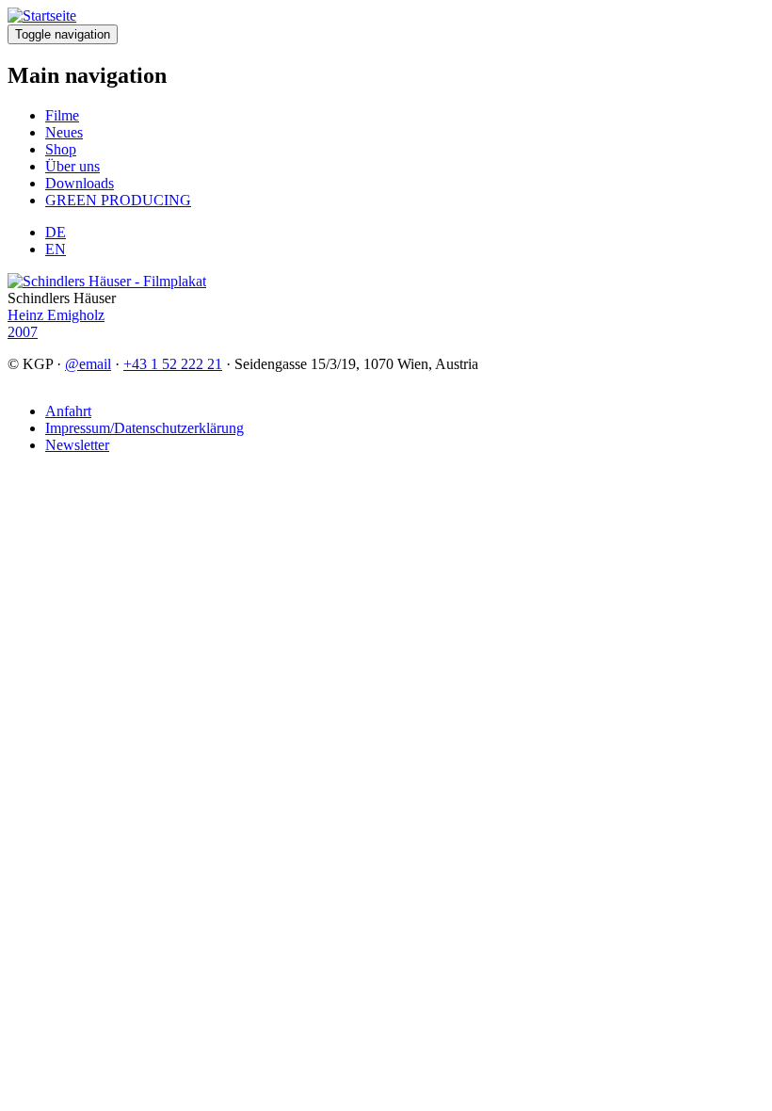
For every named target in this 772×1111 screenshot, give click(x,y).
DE (55, 232)
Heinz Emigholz (56, 315)
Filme (62, 115)
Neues (64, 132)
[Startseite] (42, 16)
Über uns (72, 166)
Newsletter (77, 445)
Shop (60, 149)
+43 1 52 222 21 (172, 364)
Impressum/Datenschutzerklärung (144, 428)
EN (55, 249)
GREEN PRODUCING (118, 200)
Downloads (79, 183)
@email (88, 364)
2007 (23, 332)
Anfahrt (68, 411)
